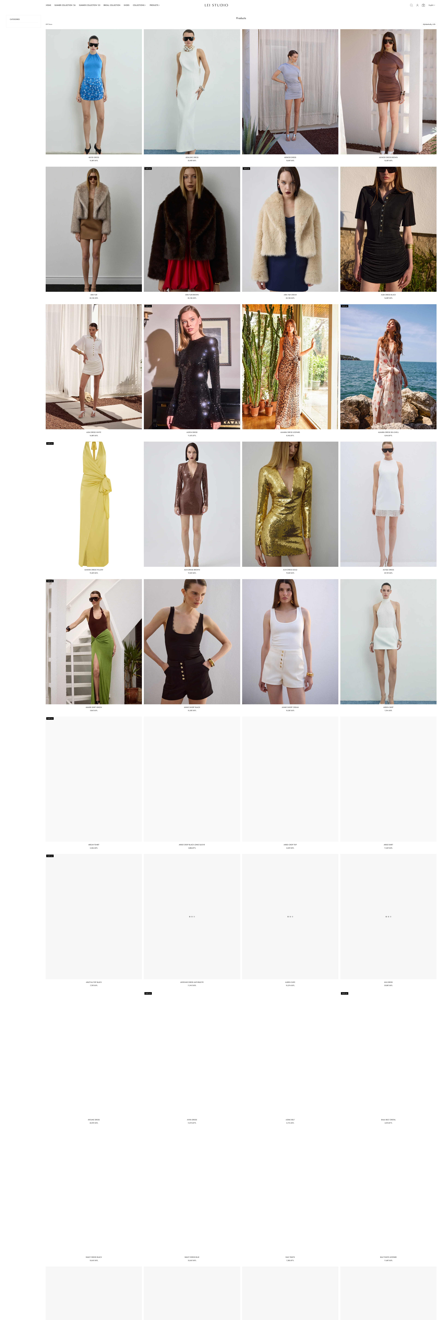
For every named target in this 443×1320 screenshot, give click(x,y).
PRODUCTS (154, 5)
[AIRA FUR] (94, 229)
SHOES (126, 5)
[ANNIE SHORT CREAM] (290, 641)
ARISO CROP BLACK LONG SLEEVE (192, 845)
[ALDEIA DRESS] (192, 366)
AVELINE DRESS (94, 1120)
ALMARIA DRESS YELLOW (93, 570)
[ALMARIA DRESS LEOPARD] (290, 366)
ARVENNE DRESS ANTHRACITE (192, 982)
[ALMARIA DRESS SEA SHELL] (388, 366)
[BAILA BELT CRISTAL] (388, 1054)
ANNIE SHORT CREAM (290, 707)
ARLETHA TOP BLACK (94, 982)
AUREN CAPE (290, 982)
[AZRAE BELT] (290, 1054)
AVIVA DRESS (192, 1120)
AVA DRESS (388, 982)
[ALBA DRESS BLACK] (388, 229)
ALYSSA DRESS (388, 570)
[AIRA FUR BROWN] (192, 229)
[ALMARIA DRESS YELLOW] (94, 504)
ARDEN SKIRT (388, 707)
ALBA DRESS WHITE (93, 432)
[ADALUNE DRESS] (192, 91)
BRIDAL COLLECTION (112, 5)
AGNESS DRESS (290, 157)
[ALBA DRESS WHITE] (94, 366)
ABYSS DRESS (94, 157)
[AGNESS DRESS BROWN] (388, 91)
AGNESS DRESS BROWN (388, 157)
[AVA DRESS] (388, 916)
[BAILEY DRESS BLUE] (192, 1191)
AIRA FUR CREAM (290, 295)
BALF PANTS (290, 1257)
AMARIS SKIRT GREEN (94, 707)
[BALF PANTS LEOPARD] (388, 1191)
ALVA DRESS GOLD (290, 570)
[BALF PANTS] (290, 1191)
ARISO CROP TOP (290, 845)
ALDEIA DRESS (192, 432)
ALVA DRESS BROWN (192, 570)
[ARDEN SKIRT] (388, 641)
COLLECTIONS (138, 5)
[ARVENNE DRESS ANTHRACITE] (192, 916)
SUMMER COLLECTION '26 (65, 5)
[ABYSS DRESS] (94, 91)
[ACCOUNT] (417, 5)
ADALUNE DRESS (192, 157)
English (431, 5)
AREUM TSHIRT (93, 845)
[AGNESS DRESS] (290, 91)
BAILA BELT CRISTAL (388, 1120)
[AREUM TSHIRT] (94, 779)
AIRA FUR (93, 295)
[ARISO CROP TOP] (290, 779)
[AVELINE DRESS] (94, 1054)
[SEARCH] (411, 5)
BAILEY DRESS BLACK (94, 1257)
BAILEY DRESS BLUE (192, 1257)
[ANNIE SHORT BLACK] (192, 641)
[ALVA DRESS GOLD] (290, 504)
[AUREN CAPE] (290, 916)
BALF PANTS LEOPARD (388, 1257)
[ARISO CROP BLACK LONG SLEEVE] (192, 779)
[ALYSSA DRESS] (388, 504)
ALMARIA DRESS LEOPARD (290, 432)
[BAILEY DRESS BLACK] (94, 1191)
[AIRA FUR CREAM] (290, 229)
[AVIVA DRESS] (192, 1054)
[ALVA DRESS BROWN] (192, 504)
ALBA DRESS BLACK (388, 295)
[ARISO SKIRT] (388, 779)
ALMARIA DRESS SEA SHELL (388, 432)
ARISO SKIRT (388, 845)
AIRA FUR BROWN (192, 295)
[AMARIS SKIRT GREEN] (94, 641)
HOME (48, 5)
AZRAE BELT (290, 1120)
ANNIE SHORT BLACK (192, 707)
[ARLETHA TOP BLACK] (94, 916)
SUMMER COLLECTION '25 (89, 5)
